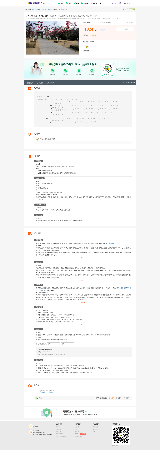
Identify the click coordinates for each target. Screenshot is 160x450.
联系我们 (95, 427)
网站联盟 (77, 431)
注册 (128, 3)
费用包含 (39, 161)
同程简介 (58, 427)
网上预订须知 (110, 243)
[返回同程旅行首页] (35, 3)
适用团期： (40, 100)
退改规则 (39, 215)
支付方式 (39, 360)
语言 (44, 3)
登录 (125, 3)
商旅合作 (77, 429)
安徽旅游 (43, 9)
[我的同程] (115, 3)
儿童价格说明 (40, 205)
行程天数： (40, 96)
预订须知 (39, 240)
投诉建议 (95, 429)
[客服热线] (112, 3)
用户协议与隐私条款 (61, 436)
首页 (33, 9)
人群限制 (39, 307)
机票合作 (80, 434)
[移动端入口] (120, 3)
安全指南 (123, 288)
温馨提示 (39, 262)
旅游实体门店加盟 (79, 436)
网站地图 (58, 431)
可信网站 (58, 429)
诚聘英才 (95, 431)
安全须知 (39, 285)
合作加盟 (77, 427)
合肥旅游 (49, 9)
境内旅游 (37, 9)
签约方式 (39, 329)
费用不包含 (39, 178)
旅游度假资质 (59, 434)
